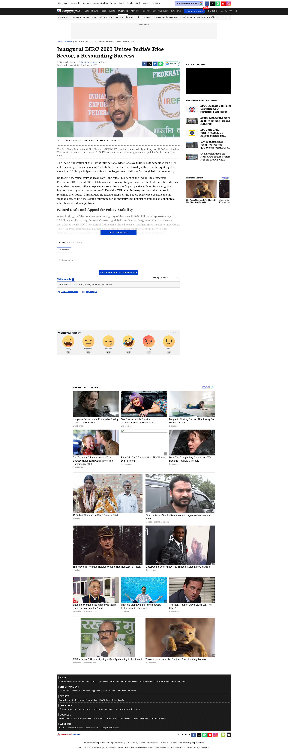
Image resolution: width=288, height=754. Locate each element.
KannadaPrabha (100, 3)
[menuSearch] (236, 11)
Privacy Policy (119, 743)
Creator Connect (194, 11)
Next (228, 17)
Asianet (68, 734)
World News (115, 681)
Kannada (86, 3)
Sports (146, 11)
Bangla (130, 3)
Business (123, 11)
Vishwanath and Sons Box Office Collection (172, 17)
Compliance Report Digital (182, 743)
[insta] (228, 3)
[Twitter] (212, 3)
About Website (91, 743)
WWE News (105, 700)
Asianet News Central (89, 62)
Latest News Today (87, 681)
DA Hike (107, 718)
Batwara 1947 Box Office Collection (210, 17)
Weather (62, 728)
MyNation (156, 3)
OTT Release (84, 691)
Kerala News (144, 681)
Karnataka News (129, 681)
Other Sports (118, 700)
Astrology (109, 709)
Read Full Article (118, 233)
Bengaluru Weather (110, 728)
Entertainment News (67, 691)
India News (103, 681)
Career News (121, 709)
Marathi (146, 3)
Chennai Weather (92, 728)
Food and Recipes (82, 709)
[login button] (227, 11)
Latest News (91, 11)
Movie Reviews (108, 691)
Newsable (75, 3)
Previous (224, 17)
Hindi (137, 3)
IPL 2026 (212, 11)
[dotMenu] (222, 11)
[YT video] (223, 3)
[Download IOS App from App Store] (228, 735)
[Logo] (69, 11)
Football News (92, 700)
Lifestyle (176, 11)
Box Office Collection (126, 691)
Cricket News (78, 700)
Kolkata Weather (106, 17)
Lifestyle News (65, 709)
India (103, 11)
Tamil (121, 3)
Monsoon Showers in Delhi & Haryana (133, 17)
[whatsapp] (217, 3)
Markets (135, 11)
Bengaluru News (179, 681)
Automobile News (158, 718)
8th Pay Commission (122, 718)
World (112, 11)
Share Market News (82, 718)
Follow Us (174, 64)
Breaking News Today (68, 681)
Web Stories (134, 709)
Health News (97, 709)
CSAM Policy (132, 743)
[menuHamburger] (231, 11)
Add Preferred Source (187, 3)
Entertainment (160, 11)
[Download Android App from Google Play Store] (223, 735)
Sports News (64, 700)
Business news (65, 718)
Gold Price (97, 718)
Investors (199, 743)
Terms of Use (105, 743)
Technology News (140, 718)
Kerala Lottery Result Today (83, 17)
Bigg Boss (96, 691)
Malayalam (63, 3)
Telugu (113, 3)
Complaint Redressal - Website (154, 743)
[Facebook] (207, 3)
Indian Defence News (161, 681)
